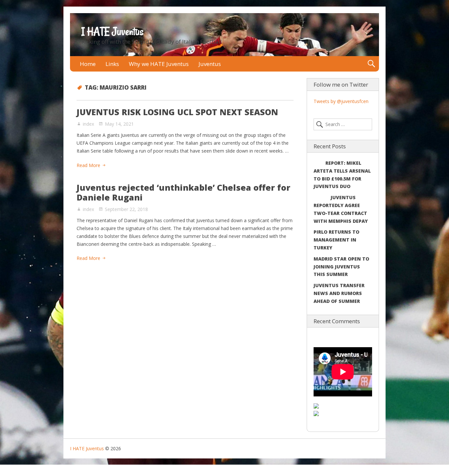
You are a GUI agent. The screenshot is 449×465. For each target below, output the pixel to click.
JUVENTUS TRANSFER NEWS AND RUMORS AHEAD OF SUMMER (339, 293)
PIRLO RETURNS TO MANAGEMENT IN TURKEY (336, 240)
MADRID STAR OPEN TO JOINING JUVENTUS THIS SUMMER (341, 267)
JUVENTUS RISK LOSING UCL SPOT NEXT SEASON (177, 111)
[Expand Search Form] (371, 64)
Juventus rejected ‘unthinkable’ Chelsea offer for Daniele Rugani (183, 192)
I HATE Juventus (112, 31)
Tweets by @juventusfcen (341, 101)
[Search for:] (343, 124)
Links (112, 64)
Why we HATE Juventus (159, 64)
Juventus (210, 64)
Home (88, 64)
